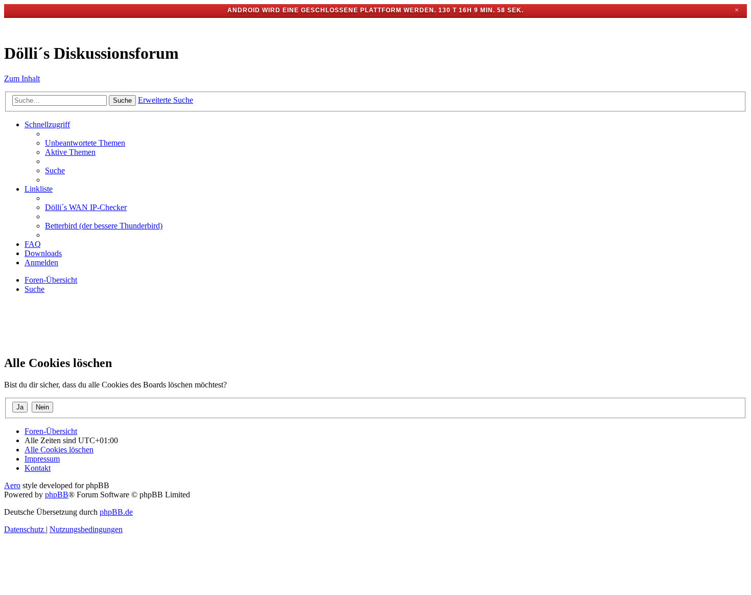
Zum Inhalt (22, 78)
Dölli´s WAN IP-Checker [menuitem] (86, 207)
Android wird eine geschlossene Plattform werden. (331, 10)
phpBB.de (116, 512)
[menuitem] (85, 143)
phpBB (56, 494)
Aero (12, 485)
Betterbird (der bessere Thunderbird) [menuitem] (103, 225)
